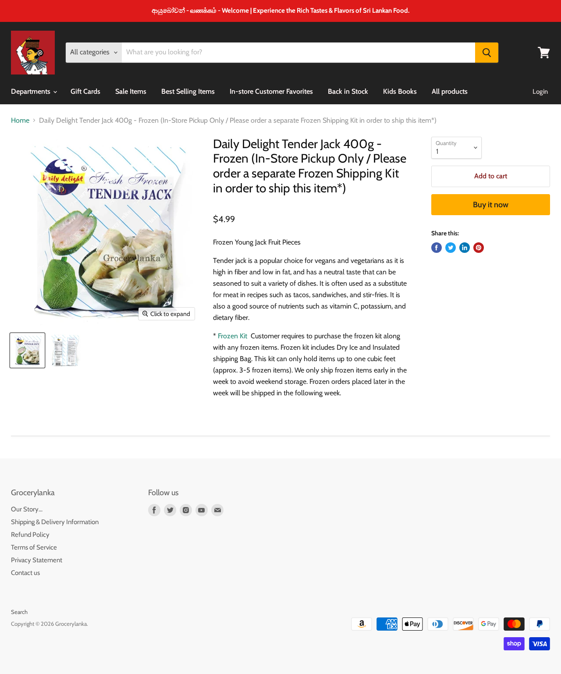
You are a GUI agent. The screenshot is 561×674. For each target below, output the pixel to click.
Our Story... (27, 509)
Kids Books (400, 91)
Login (540, 92)
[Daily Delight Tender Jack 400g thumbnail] (27, 350)
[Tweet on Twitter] (450, 247)
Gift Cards (85, 91)
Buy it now (490, 204)
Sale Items (130, 91)
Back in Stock (348, 91)
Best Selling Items (188, 91)
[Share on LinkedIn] (464, 247)
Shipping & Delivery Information (55, 522)
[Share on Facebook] (436, 247)
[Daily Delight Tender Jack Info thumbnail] (64, 350)
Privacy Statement (36, 560)
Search (19, 611)
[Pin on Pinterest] (478, 247)
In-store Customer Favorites (271, 91)
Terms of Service (34, 547)
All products (450, 91)
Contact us (25, 573)
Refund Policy (30, 535)
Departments (31, 91)
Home (20, 120)
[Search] (486, 53)
